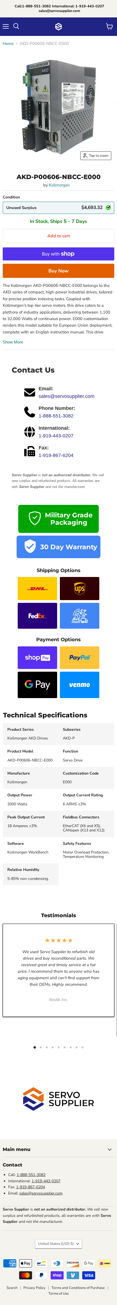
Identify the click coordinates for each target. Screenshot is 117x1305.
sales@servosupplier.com (66, 396)
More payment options (58, 271)
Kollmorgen (59, 185)
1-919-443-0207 (56, 435)
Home (8, 43)
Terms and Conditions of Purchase (78, 1287)
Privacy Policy (34, 1287)
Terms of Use (58, 1293)
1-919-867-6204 (56, 455)
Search (12, 1287)
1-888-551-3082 (56, 416)
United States (56, 1243)
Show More (13, 342)
